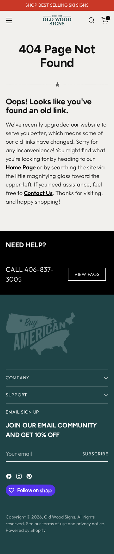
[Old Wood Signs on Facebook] (9, 477)
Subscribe (95, 454)
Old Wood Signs (59, 517)
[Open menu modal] (9, 20)
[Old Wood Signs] (57, 20)
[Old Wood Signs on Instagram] (19, 477)
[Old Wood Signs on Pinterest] (30, 477)
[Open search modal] (91, 20)
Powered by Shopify (26, 530)
